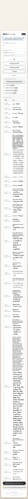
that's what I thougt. (17, 462)
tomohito (14, 185)
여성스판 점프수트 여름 (17, 271)
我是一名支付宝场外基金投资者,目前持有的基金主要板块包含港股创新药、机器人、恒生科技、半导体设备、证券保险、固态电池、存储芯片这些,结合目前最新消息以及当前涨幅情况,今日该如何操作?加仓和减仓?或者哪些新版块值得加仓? (18, 142)
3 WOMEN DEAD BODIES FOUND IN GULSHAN (16, 292)
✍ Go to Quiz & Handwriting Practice (14, 487)
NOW (13, 104)
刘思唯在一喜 (15, 457)
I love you (14, 113)
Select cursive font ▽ (7, 50)
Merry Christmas (16, 130)
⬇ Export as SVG (14, 63)
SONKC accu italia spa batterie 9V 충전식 (17, 253)
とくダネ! (14, 177)
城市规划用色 (15, 219)
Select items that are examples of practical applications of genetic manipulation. (18, 234)
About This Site (14, 492)
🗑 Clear (14, 75)
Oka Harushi (15, 121)
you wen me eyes (16, 107)
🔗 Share (14, 71)
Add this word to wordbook (14, 81)
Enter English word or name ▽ (9, 43)
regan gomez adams (17, 199)
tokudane (14, 127)
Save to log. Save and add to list (14, 483)
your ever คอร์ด (16, 477)
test (13, 117)
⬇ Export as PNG (14, 67)
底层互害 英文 (15, 309)
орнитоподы (15, 314)
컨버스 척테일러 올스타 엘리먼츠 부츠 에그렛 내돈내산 (18, 280)
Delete (12, 85)
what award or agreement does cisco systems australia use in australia (17, 321)
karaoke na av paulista (18, 450)
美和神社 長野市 (15, 304)
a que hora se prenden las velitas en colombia (17, 189)
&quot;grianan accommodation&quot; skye (18, 440)
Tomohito (14, 181)
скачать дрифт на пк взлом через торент (17, 205)
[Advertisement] (14, 15)
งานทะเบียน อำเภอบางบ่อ (17, 469)
